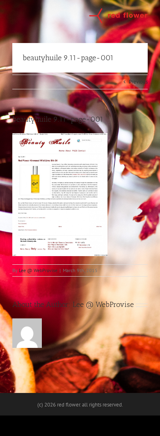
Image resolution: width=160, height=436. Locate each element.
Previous (138, 81)
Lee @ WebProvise (38, 270)
